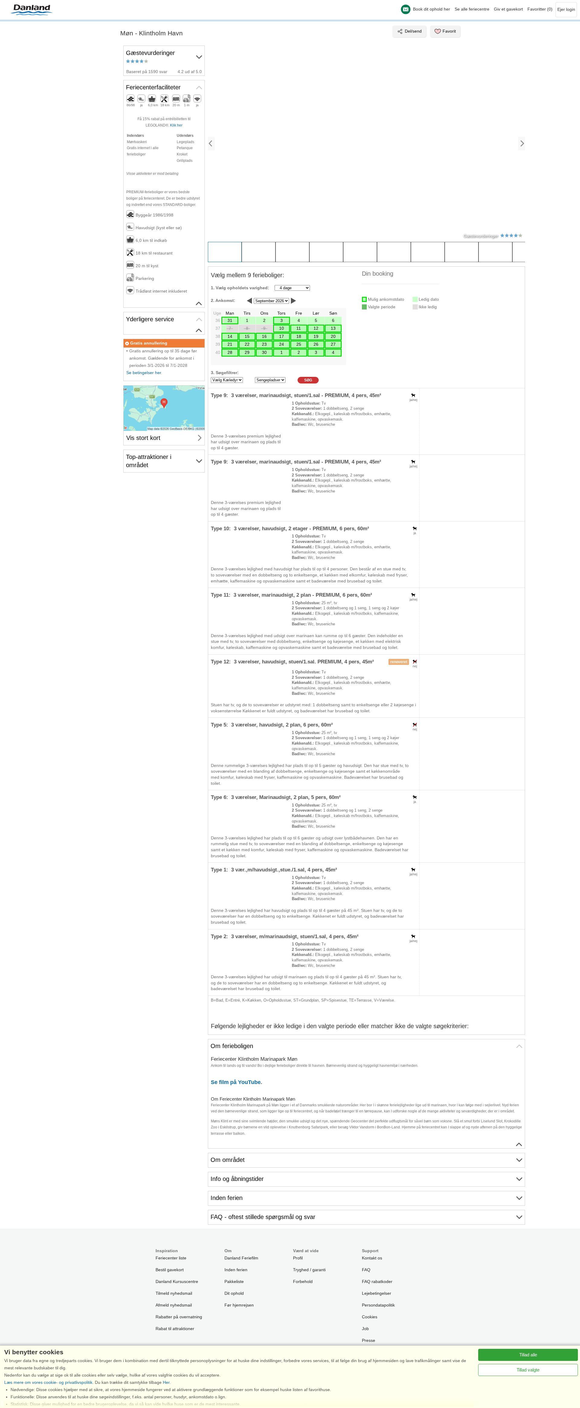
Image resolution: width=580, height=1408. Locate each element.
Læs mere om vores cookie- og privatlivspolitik (48, 1382)
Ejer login (566, 9)
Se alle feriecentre (472, 9)
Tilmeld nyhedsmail (174, 1293)
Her (166, 1382)
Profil (298, 1258)
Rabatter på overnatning (179, 1316)
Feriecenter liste (171, 1258)
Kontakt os (372, 1258)
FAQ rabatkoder (377, 1281)
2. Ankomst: (223, 300)
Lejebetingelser (376, 1293)
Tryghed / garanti (309, 1269)
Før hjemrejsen (239, 1305)
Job (365, 1328)
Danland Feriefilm (241, 1258)
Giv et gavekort (508, 9)
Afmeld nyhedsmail (174, 1305)
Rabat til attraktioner (175, 1328)
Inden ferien (235, 1269)
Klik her (176, 125)
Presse (368, 1340)
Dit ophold (234, 1293)
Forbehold (303, 1281)
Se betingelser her (143, 372)
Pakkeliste (234, 1281)
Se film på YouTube (236, 1082)
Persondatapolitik (378, 1305)
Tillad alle (528, 1354)
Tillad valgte (528, 1369)
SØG (308, 380)
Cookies (369, 1316)
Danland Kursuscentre (177, 1281)
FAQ (366, 1269)
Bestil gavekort (170, 1269)
